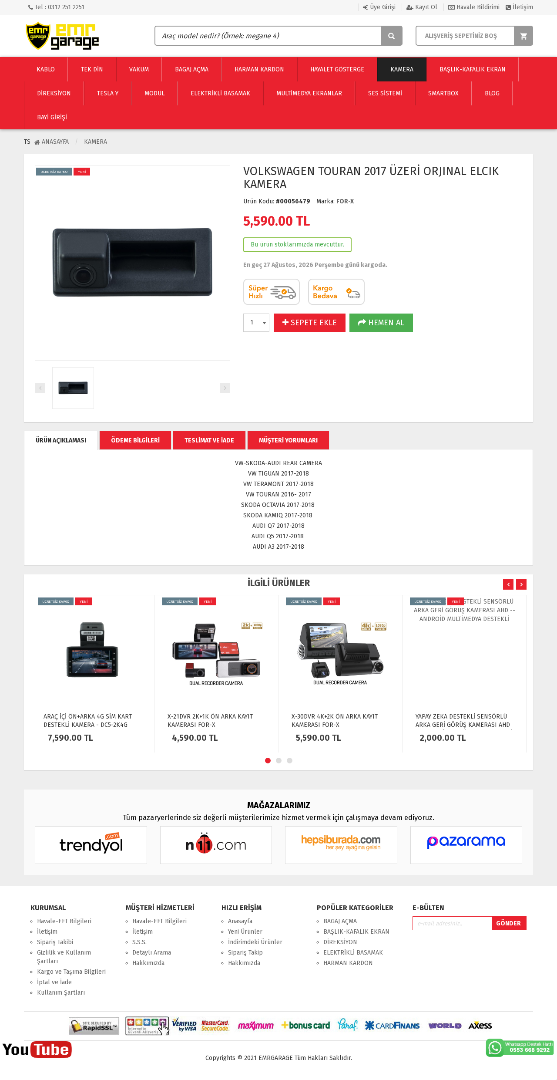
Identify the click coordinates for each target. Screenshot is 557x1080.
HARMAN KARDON (348, 963)
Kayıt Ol (425, 7)
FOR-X (345, 201)
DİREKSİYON (340, 942)
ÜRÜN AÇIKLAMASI (61, 440)
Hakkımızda (148, 963)
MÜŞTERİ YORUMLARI (288, 440)
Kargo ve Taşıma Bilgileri (71, 971)
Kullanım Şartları (61, 992)
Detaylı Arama (151, 952)
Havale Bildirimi (477, 7)
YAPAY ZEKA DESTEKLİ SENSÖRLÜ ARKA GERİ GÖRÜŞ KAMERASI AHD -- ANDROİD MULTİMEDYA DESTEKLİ (464, 725)
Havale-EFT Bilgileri (64, 921)
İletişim (522, 7)
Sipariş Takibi (55, 942)
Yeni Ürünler (245, 931)
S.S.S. (139, 942)
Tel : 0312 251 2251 (58, 7)
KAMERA (95, 141)
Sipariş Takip (245, 952)
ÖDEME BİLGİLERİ (135, 440)
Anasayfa (54, 141)
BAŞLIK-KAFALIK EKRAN (356, 931)
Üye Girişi (382, 7)
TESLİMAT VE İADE (209, 440)
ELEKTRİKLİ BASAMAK (353, 952)
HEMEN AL (385, 322)
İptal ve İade (54, 982)
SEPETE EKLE (313, 322)
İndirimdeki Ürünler (255, 942)
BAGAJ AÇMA (340, 921)
